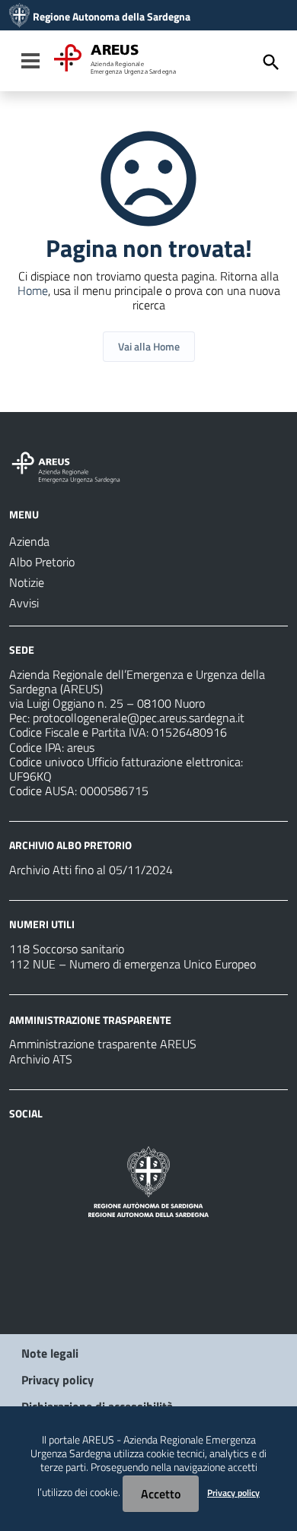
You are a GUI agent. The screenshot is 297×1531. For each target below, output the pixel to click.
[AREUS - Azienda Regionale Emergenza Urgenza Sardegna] (19, 16)
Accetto (160, 1494)
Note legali (49, 1353)
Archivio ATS (40, 1059)
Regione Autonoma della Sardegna (111, 16)
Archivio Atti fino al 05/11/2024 (91, 870)
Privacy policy (57, 1380)
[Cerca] (271, 62)
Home (33, 290)
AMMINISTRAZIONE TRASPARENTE (90, 1019)
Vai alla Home (149, 346)
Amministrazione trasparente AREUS (102, 1044)
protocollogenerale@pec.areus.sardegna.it (138, 717)
